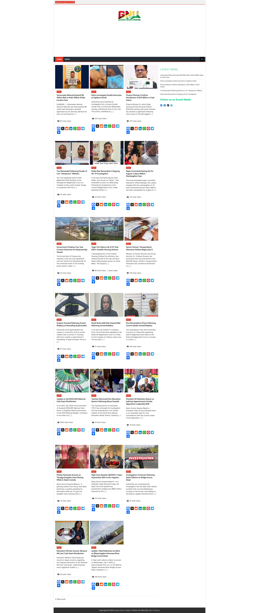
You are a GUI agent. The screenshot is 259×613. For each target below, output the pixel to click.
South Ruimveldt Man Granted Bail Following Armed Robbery (105, 324)
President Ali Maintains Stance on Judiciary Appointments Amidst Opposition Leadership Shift (140, 401)
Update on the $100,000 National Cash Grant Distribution (71, 400)
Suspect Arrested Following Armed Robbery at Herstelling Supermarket (72, 324)
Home (59, 59)
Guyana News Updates (122, 610)
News (67, 59)
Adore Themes (154, 610)
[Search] (201, 59)
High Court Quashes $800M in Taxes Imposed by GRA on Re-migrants (106, 476)
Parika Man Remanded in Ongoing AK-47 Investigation (105, 172)
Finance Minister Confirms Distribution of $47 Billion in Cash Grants (140, 97)
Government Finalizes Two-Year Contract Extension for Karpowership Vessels (72, 249)
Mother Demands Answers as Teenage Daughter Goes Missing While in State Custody (70, 477)
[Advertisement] (129, 41)
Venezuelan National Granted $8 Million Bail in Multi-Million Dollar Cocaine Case (71, 97)
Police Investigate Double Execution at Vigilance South (178, 81)
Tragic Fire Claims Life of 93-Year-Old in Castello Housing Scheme (105, 248)
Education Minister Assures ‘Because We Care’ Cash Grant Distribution (72, 552)
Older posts (61, 599)
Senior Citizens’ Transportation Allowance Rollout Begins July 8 (139, 248)
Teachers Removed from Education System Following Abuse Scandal (106, 400)
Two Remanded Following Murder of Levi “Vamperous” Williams (72, 172)
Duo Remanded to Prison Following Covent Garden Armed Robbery (141, 324)
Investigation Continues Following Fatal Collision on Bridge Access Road (140, 477)
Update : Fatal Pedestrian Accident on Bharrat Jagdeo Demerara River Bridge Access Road (105, 553)
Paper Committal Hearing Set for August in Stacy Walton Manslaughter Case (139, 173)
